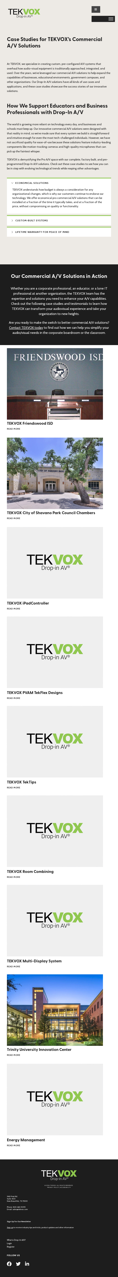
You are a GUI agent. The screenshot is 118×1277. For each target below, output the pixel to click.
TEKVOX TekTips (21, 782)
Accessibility (65, 1187)
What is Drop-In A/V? (16, 1240)
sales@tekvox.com (20, 1209)
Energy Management (26, 1140)
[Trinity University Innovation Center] (55, 1044)
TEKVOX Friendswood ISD (30, 424)
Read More (13, 428)
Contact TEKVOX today (26, 328)
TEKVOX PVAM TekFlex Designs (35, 693)
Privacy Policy (53, 1187)
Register (10, 1246)
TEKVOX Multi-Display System (34, 961)
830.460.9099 (19, 1207)
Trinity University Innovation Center (39, 1050)
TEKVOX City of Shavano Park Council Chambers (51, 513)
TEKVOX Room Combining (30, 872)
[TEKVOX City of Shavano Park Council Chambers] (55, 507)
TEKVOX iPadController (28, 603)
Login (9, 1243)
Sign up (10, 1227)
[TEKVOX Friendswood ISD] (55, 418)
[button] (59, 183)
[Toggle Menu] (110, 19)
